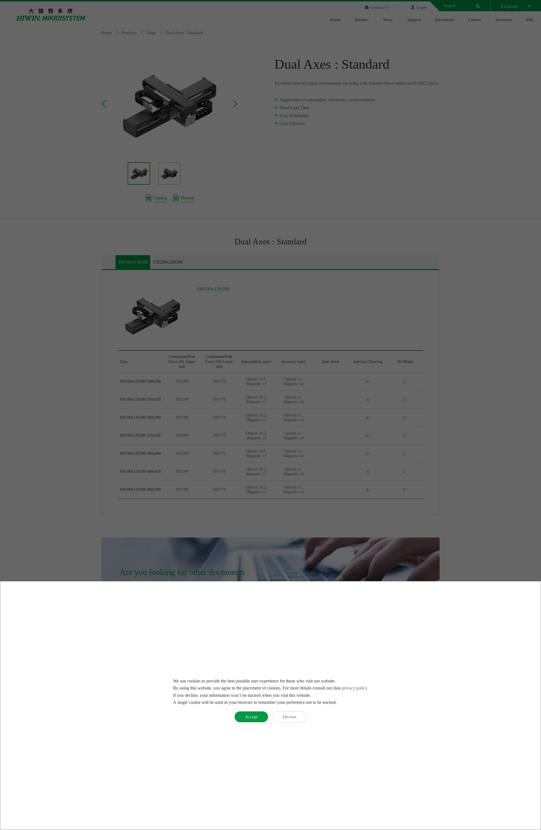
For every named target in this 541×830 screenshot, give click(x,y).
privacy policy (354, 688)
